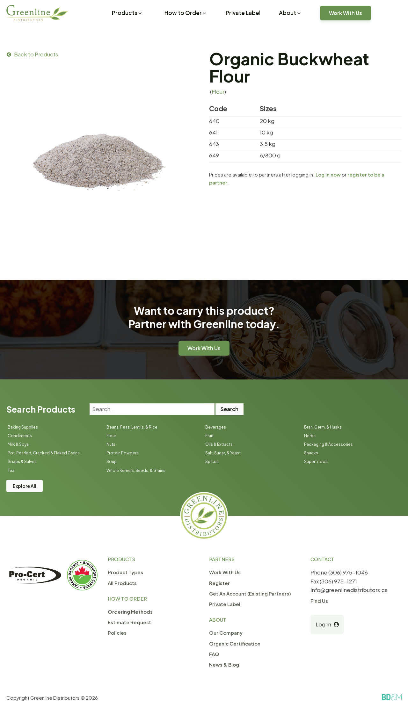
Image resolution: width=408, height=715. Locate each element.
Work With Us (345, 13)
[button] (127, 14)
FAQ (214, 654)
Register (219, 583)
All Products (122, 583)
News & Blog (224, 664)
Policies (117, 633)
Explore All (24, 486)
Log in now (328, 174)
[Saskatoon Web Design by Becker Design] (392, 697)
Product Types (125, 572)
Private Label (243, 12)
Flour (218, 91)
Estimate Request (129, 622)
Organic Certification (234, 643)
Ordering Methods (130, 612)
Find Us (319, 601)
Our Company (226, 633)
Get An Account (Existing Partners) (250, 593)
